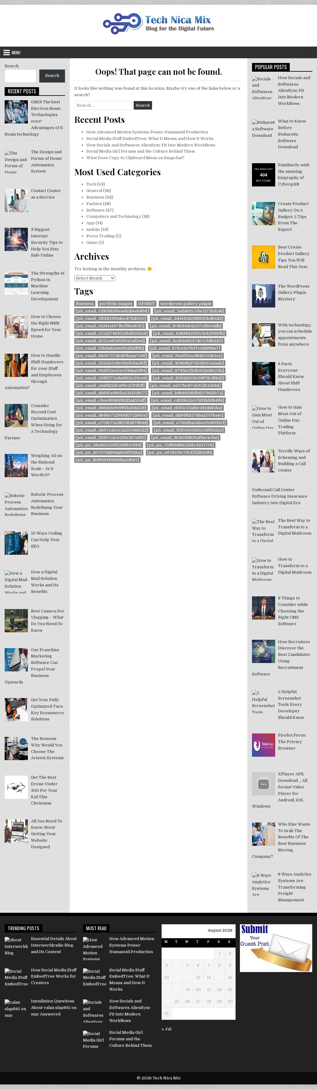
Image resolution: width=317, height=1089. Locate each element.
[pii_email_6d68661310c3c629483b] (189, 333)
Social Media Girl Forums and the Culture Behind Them (140, 151)
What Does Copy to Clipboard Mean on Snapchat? (135, 157)
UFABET (146, 303)
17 (166, 989)
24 (166, 1001)
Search (12, 66)
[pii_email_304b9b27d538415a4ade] (188, 363)
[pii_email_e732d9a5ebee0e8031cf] (190, 422)
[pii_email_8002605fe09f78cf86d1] (188, 378)
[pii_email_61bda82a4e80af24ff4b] (110, 348)
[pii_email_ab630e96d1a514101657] (111, 393)
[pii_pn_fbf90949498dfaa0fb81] (107, 460)
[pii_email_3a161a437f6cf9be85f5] (110, 326)
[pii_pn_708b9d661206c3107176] (180, 445)
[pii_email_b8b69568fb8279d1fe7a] (187, 393)
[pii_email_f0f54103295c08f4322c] (189, 430)
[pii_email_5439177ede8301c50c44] (111, 378)
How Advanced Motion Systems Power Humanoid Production (147, 132)
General (94, 190)
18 (177, 989)
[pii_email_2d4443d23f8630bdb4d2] (187, 318)
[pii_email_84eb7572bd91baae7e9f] (111, 355)
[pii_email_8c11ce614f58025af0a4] (110, 340)
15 (219, 977)
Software (95, 210)
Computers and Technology (113, 216)
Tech (91, 184)
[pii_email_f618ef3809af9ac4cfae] (185, 437)
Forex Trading (100, 236)
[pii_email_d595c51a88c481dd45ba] (187, 408)
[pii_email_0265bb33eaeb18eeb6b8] (112, 311)
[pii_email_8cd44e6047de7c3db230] (186, 340)
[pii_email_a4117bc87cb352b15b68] (185, 385)
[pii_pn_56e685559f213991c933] (108, 445)
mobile (93, 229)
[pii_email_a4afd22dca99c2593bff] (110, 385)
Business (95, 197)
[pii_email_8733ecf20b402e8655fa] (188, 370)
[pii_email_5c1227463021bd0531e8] (112, 333)
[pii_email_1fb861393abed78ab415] (111, 318)
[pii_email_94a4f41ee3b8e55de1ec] (187, 355)
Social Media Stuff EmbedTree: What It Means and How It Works (150, 138)
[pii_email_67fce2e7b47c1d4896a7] (185, 348)
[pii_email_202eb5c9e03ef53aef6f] (111, 363)
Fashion (94, 203)
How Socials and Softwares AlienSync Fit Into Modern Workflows (150, 145)
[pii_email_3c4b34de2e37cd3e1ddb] (185, 326)
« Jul (166, 1029)
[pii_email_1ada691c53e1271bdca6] (189, 311)
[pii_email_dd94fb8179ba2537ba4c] (188, 415)
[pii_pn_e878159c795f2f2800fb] (179, 452)
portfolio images (115, 303)
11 (177, 977)
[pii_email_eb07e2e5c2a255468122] (112, 430)
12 (187, 977)
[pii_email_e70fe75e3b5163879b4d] (112, 422)
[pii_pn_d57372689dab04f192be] (109, 452)
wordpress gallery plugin (185, 303)
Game (92, 242)
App (90, 223)
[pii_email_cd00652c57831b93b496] (187, 400)
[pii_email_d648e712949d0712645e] (111, 415)
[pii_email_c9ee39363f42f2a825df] (111, 400)
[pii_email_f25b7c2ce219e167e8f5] (111, 437)
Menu (16, 52)
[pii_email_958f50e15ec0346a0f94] (111, 370)
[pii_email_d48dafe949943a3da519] (111, 408)
